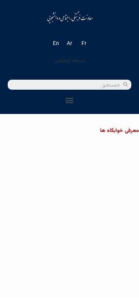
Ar (69, 44)
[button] (69, 100)
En (56, 44)
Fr (83, 44)
